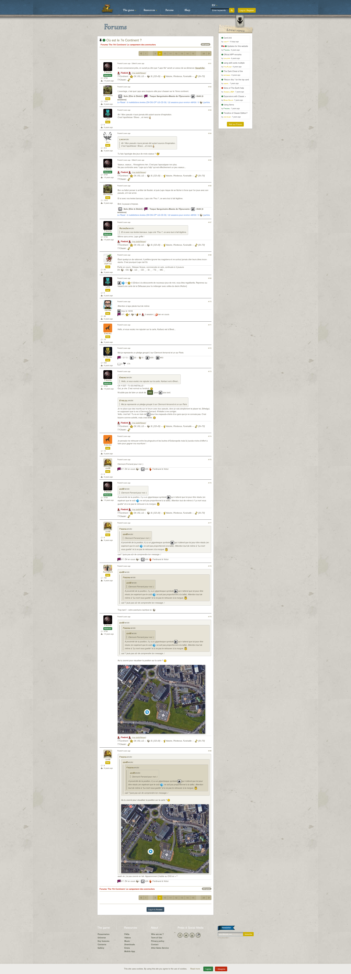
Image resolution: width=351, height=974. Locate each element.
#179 (209, 616)
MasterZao (107, 96)
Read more (195, 968)
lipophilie (200, 67)
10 (165, 53)
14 (187, 53)
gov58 (107, 468)
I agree (208, 969)
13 (182, 53)
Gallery (101, 947)
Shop (187, 10)
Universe (102, 937)
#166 (209, 185)
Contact (154, 944)
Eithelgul (108, 357)
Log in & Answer (155, 909)
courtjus (108, 264)
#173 (209, 371)
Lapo (108, 119)
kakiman (108, 310)
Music (127, 941)
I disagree (221, 969)
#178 (209, 566)
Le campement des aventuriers (141, 44)
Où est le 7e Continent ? (123, 40)
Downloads (129, 944)
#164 (209, 133)
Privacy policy (157, 941)
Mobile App (129, 951)
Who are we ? (157, 934)
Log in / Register (247, 10)
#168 (209, 255)
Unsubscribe (223, 937)
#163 (209, 110)
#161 (209, 63)
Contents (102, 944)
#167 (209, 222)
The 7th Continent (117, 44)
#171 (209, 325)
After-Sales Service (160, 947)
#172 (209, 348)
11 (170, 53)
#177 (209, 523)
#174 (209, 436)
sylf (108, 142)
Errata (127, 947)
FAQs (126, 934)
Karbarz (107, 334)
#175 (209, 459)
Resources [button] (150, 10)
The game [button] (129, 10)
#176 (209, 483)
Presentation (104, 934)
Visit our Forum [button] (235, 124)
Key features (103, 941)
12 (176, 53)
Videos (127, 937)
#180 (209, 751)
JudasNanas (108, 572)
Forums (169, 10)
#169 (209, 278)
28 (204, 53)
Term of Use (156, 937)
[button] (214, 5)
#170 (209, 301)
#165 (209, 160)
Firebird (107, 72)
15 (193, 53)
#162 (209, 87)
